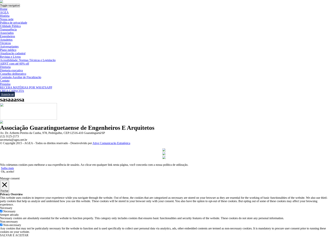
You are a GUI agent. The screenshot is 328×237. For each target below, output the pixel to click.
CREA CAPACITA (12, 90)
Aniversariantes (9, 46)
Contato (4, 80)
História (4, 15)
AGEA (4, 12)
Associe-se (7, 94)
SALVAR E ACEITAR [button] (14, 235)
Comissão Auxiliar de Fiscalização (20, 77)
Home (3, 9)
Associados (7, 32)
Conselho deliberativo (13, 73)
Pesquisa (5, 84)
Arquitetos (6, 39)
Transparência (8, 29)
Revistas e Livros (10, 56)
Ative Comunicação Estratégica (111, 143)
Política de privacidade (13, 22)
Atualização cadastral (12, 53)
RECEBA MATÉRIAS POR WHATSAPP (26, 87)
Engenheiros (7, 36)
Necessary (9, 211)
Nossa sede (6, 19)
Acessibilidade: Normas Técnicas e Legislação (28, 60)
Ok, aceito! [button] (7, 171)
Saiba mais (7, 168)
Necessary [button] (6, 208)
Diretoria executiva (11, 70)
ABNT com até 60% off (14, 63)
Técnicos (5, 43)
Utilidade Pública (10, 26)
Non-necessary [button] (9, 221)
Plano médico (8, 50)
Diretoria (5, 67)
